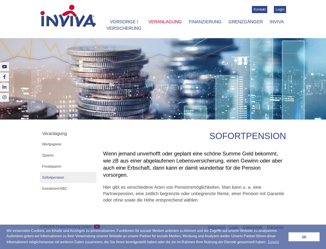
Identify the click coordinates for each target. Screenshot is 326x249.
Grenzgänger (245, 21)
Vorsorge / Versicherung (123, 25)
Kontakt (260, 9)
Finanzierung (205, 21)
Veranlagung (165, 21)
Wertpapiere (51, 144)
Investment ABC (54, 188)
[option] (163, 79)
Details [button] (273, 242)
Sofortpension (53, 177)
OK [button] (304, 237)
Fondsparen (51, 166)
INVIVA (277, 21)
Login (280, 9)
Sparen (48, 155)
